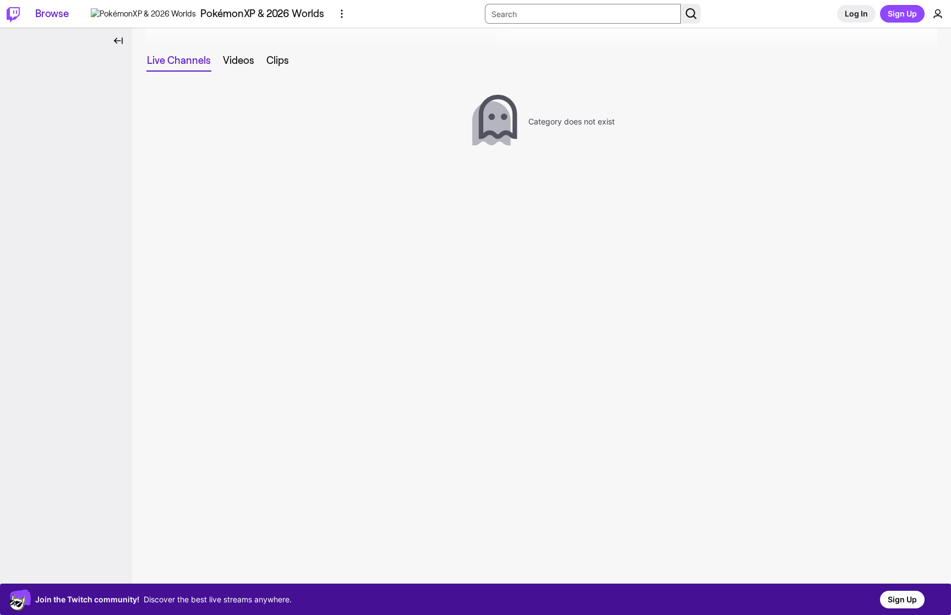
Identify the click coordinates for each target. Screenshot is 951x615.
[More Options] (342, 14)
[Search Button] (691, 14)
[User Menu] (938, 14)
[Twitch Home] (13, 14)
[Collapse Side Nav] (118, 41)
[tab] (178, 60)
